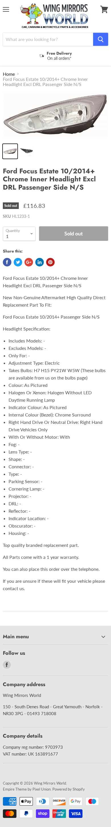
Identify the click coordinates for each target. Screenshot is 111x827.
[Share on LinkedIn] (39, 262)
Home (9, 74)
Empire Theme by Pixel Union (27, 789)
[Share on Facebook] (7, 262)
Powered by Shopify (68, 789)
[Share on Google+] (28, 262)
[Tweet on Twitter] (18, 262)
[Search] (100, 39)
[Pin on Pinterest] (50, 262)
